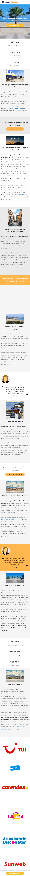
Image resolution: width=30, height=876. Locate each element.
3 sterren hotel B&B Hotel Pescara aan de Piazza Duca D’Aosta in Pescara (15, 519)
